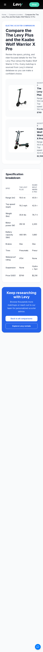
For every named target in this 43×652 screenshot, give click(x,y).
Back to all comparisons (21, 318)
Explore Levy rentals (21, 326)
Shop (34, 4)
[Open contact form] (38, 647)
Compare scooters (16, 15)
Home (4, 15)
